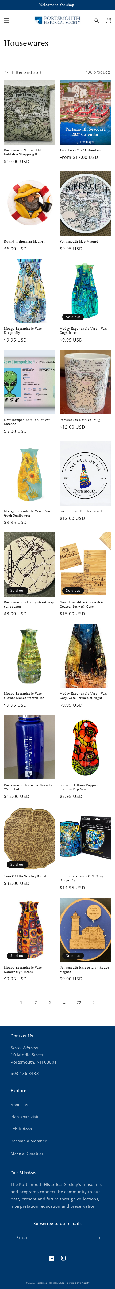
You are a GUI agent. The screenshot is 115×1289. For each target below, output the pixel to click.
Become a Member (29, 1141)
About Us (19, 1104)
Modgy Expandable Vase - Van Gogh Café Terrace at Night (83, 695)
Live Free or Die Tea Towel (81, 511)
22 (79, 1002)
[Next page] (93, 1002)
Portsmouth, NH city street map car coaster (29, 604)
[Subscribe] (98, 1238)
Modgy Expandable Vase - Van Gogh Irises (83, 331)
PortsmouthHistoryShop (50, 1282)
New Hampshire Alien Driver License (27, 422)
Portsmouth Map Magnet (79, 241)
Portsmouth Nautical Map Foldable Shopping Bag (24, 152)
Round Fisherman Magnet (24, 241)
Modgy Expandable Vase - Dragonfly (24, 331)
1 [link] (21, 1002)
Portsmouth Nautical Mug (80, 420)
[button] (7, 20)
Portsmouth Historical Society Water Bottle (28, 787)
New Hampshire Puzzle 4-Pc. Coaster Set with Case (82, 604)
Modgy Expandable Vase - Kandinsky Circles (24, 969)
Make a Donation (27, 1153)
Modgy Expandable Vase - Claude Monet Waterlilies (24, 695)
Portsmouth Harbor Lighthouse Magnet (84, 969)
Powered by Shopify (78, 1282)
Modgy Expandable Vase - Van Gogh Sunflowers (27, 513)
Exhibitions (21, 1128)
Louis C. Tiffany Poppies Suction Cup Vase (79, 787)
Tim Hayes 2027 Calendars (80, 150)
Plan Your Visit (25, 1116)
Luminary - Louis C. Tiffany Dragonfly (81, 878)
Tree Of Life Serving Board (25, 876)
